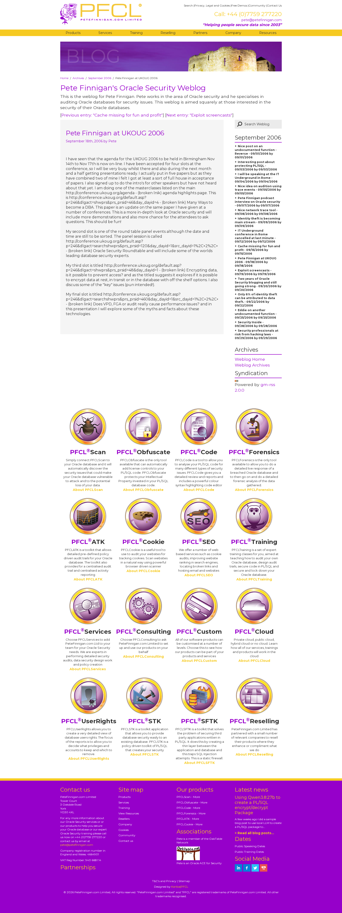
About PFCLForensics (254, 490)
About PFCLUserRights (88, 758)
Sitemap (184, 881)
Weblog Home (250, 359)
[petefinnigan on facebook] (247, 868)
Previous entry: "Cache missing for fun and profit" (112, 115)
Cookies (123, 830)
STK (144, 721)
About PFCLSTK (144, 754)
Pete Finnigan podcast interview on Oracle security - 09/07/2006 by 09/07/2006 (257, 201)
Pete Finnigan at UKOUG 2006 (115, 133)
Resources (267, 33)
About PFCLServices (88, 669)
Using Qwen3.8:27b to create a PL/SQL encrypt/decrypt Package (257, 805)
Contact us (125, 841)
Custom (199, 631)
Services (105, 33)
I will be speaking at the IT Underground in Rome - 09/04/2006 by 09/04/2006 (257, 177)
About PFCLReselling (254, 754)
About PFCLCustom (199, 661)
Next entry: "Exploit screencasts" (199, 115)
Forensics (254, 452)
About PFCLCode (199, 490)
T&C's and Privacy (164, 881)
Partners (200, 33)
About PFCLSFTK (199, 763)
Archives (78, 78)
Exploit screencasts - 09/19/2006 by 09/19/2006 (255, 272)
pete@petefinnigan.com (261, 20)
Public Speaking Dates (250, 846)
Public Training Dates (249, 851)
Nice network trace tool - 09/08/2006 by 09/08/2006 (256, 212)
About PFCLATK (88, 579)
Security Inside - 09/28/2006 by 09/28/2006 (256, 324)
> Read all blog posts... (254, 833)
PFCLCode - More (188, 808)
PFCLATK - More (188, 818)
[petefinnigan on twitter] (255, 868)
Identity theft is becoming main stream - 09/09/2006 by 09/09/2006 (258, 222)
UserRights (88, 721)
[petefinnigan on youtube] (263, 868)
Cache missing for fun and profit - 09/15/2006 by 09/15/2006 (257, 249)
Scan (88, 452)
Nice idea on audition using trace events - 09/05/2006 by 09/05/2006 (258, 189)
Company (233, 33)
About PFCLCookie (143, 571)
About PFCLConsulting (143, 656)
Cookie (143, 542)
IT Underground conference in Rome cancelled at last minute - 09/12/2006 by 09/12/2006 (255, 236)
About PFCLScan (88, 490)
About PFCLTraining (254, 579)
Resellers (124, 818)
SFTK (199, 721)
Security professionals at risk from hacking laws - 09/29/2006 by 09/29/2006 (256, 334)
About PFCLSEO (198, 575)
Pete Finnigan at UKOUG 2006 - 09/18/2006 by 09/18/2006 (255, 262)
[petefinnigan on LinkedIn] (238, 868)
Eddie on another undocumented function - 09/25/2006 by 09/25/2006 (256, 313)
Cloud (254, 631)
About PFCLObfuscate (143, 490)
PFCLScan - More (188, 797)
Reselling (168, 33)
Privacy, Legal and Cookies (212, 5)
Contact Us (274, 5)
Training (136, 33)
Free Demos (239, 5)
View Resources (128, 813)
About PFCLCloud (254, 661)
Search (188, 5)
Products (73, 33)
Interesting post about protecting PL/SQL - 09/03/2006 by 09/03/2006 (256, 165)
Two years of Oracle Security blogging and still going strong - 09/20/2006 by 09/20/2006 (258, 284)
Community (256, 5)
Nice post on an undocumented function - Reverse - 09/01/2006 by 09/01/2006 (256, 151)
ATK (88, 542)
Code (199, 452)
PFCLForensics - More (191, 813)
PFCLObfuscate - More (192, 802)
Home (64, 78)
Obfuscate (143, 452)
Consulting (143, 631)
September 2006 (99, 78)
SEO (198, 542)
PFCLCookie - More (189, 824)
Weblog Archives (252, 365)
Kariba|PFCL (179, 886)
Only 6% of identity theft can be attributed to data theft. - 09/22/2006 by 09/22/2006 (256, 300)
